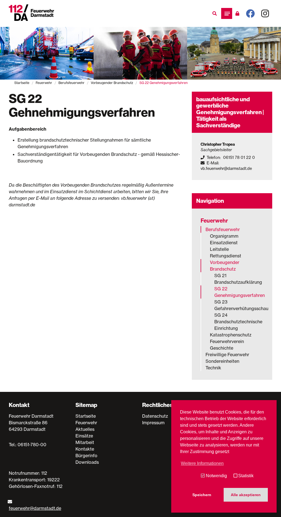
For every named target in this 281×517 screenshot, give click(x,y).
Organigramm (224, 236)
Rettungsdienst (225, 255)
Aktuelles (84, 429)
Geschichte (221, 348)
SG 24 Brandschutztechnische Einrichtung (238, 321)
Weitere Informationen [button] (202, 463)
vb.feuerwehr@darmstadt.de (226, 168)
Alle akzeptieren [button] (246, 495)
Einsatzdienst (224, 242)
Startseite (21, 83)
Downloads (87, 462)
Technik (213, 367)
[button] (226, 13)
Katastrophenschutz (230, 335)
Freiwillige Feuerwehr (227, 354)
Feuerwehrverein (227, 341)
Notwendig (216, 475)
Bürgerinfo (86, 455)
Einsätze (84, 436)
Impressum (153, 422)
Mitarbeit (84, 442)
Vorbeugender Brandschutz (112, 83)
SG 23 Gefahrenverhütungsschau (238, 305)
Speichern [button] (201, 495)
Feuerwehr (44, 83)
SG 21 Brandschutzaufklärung (238, 279)
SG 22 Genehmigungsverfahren (238, 292)
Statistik (246, 475)
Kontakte (84, 449)
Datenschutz (155, 416)
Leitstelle (219, 249)
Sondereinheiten (222, 361)
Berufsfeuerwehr (71, 83)
